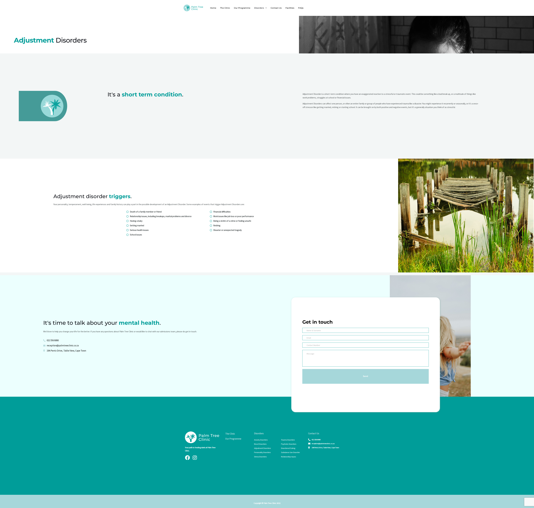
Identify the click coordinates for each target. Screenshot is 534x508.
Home (213, 8)
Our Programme (242, 8)
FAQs (300, 8)
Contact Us (276, 8)
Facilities (289, 8)
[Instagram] (194, 457)
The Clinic (225, 8)
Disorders (259, 8)
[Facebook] (187, 457)
